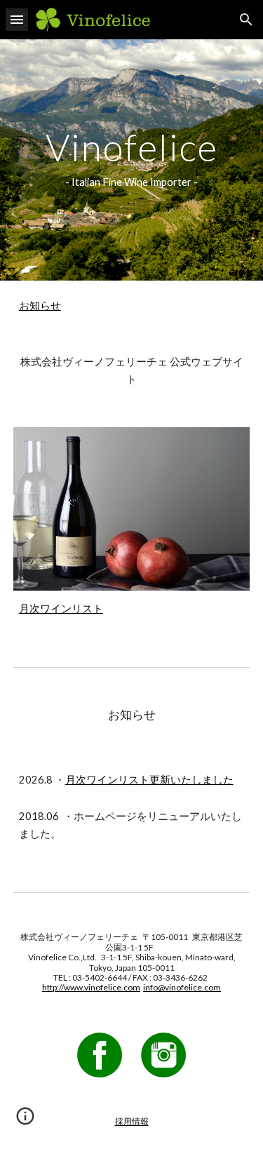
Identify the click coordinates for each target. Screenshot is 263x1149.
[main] (131, 160)
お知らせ (40, 305)
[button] (17, 19)
